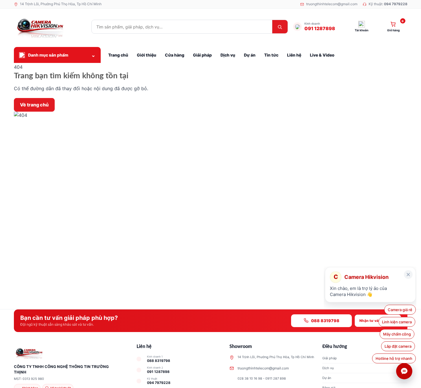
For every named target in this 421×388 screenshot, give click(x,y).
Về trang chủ (34, 105)
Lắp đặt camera (398, 346)
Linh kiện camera (397, 322)
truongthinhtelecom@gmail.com (263, 368)
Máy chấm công (398, 334)
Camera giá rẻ (400, 309)
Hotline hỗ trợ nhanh (392, 358)
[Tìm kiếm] (280, 27)
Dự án (326, 378)
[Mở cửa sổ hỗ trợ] (404, 371)
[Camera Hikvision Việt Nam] (50, 26)
